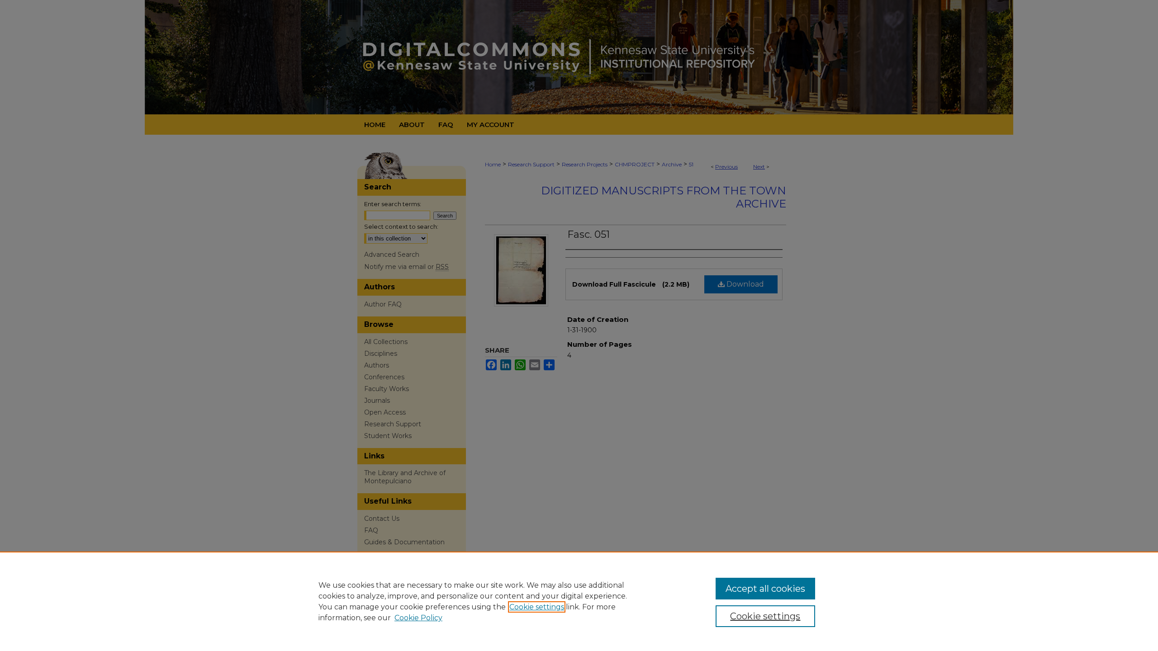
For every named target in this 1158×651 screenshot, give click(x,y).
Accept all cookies (765, 588)
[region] (579, 601)
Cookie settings (536, 607)
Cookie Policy (418, 617)
